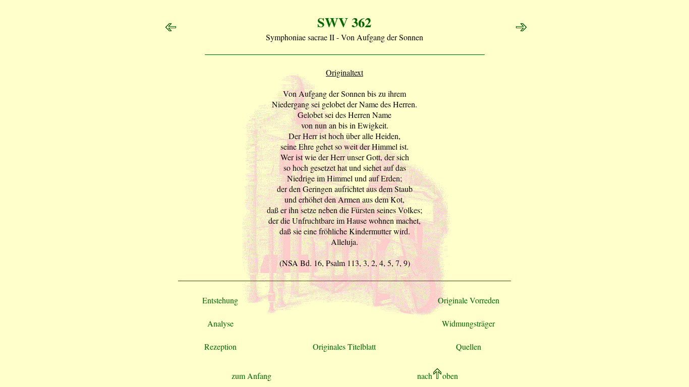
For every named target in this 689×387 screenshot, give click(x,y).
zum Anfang (251, 375)
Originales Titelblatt (344, 346)
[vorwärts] (523, 29)
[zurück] (169, 29)
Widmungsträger (468, 323)
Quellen (468, 346)
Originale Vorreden (468, 300)
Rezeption (220, 346)
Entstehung (220, 300)
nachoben (437, 375)
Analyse (220, 323)
